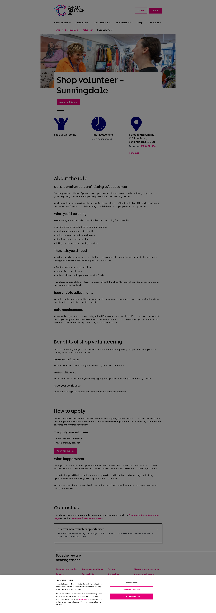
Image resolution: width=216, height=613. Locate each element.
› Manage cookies (131, 582)
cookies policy (84, 599)
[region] (108, 594)
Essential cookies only (131, 589)
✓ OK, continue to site (131, 596)
